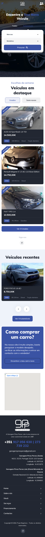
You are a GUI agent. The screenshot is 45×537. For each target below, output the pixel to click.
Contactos (8, 513)
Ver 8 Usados (22, 229)
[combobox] (22, 34)
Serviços (7, 503)
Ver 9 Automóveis (22, 319)
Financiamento (10, 508)
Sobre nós (8, 493)
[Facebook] (23, 531)
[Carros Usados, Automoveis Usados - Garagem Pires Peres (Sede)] (22, 3)
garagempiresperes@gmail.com (22, 451)
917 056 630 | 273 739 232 (22, 444)
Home (6, 488)
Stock (6, 498)
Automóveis (28, 26)
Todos (14, 26)
